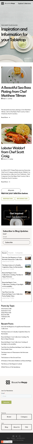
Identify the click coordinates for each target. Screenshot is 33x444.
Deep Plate (6, 312)
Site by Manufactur (21, 438)
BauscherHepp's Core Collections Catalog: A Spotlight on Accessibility (14, 343)
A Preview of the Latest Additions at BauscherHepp (16, 361)
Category (24, 417)
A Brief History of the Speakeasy (10, 367)
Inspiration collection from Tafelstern (15, 174)
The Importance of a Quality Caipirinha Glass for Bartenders (15, 333)
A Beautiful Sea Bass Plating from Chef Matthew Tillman (16, 92)
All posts (11, 190)
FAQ (26, 427)
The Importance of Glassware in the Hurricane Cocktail (14, 353)
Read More (4, 117)
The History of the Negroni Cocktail (11, 364)
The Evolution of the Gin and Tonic (11, 357)
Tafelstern (5, 316)
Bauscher (5, 314)
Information (6, 308)
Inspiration (6, 310)
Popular (11, 253)
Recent (4, 253)
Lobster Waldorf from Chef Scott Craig (13, 152)
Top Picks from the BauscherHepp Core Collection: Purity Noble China (16, 348)
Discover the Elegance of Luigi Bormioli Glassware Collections (15, 327)
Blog (6, 427)
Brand (9, 417)
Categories (19, 253)
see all (3, 318)
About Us (16, 427)
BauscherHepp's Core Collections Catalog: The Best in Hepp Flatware (15, 338)
